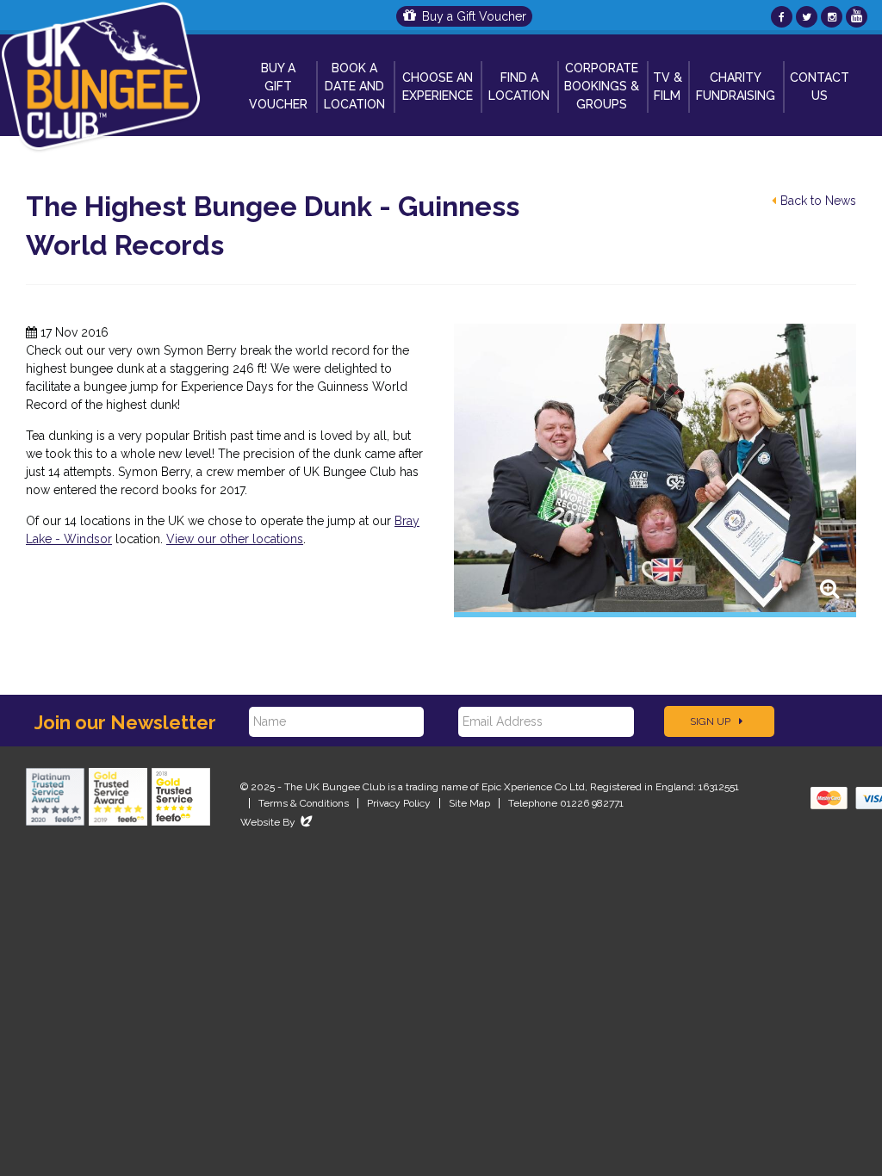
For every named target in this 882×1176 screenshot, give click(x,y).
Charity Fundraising (735, 86)
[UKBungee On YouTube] (856, 17)
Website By (277, 822)
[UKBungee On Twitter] (806, 17)
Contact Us (819, 86)
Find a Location (519, 86)
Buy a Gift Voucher (474, 16)
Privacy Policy (399, 803)
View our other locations (234, 539)
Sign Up (711, 721)
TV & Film (667, 86)
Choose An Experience (437, 86)
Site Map (469, 803)
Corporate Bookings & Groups (601, 86)
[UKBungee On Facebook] (781, 17)
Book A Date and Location (354, 86)
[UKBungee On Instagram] (831, 17)
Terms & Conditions (303, 803)
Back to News (818, 200)
